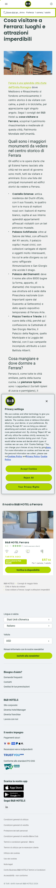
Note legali (8, 864)
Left (6, 524)
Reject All (29, 477)
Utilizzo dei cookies (12, 853)
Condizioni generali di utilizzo (16, 819)
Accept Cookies (29, 468)
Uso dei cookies (10, 859)
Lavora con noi (11, 719)
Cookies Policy (15, 456)
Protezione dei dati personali (16, 831)
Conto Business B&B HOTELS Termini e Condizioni (24, 870)
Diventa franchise (12, 714)
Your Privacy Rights (28, 486)
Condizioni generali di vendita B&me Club (21, 836)
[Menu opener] (6, 4)
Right (50, 524)
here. (48, 447)
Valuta (7, 634)
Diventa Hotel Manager (15, 710)
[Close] (46, 401)
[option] (28, 63)
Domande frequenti (13, 677)
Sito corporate (10, 705)
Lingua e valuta (11, 614)
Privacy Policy (33, 456)
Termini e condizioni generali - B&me (19, 842)
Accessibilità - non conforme (16, 875)
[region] (28, 444)
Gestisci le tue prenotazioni (17, 686)
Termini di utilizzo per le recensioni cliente (21, 847)
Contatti (8, 682)
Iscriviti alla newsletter (28, 656)
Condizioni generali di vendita (16, 825)
